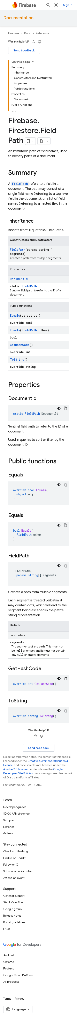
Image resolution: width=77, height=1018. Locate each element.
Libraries (8, 827)
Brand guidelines (14, 922)
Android (8, 955)
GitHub (8, 833)
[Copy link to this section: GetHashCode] (45, 668)
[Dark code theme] (59, 408)
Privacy (19, 998)
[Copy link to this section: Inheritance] (38, 221)
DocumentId (19, 279)
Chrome (8, 962)
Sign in (67, 5)
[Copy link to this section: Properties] (44, 385)
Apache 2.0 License (15, 769)
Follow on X (10, 864)
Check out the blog (15, 851)
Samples (8, 820)
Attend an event (13, 878)
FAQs (6, 929)
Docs (27, 33)
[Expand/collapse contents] (33, 61)
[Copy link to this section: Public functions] (60, 461)
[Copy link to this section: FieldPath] (33, 556)
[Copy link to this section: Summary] (41, 173)
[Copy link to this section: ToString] (31, 701)
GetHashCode (20, 345)
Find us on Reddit (14, 858)
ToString (17, 359)
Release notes (12, 915)
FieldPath (20, 184)
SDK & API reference (16, 813)
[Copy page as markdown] (41, 141)
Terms (7, 998)
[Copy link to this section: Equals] (27, 475)
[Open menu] (6, 5)
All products (11, 982)
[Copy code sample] (65, 408)
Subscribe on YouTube (17, 871)
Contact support (13, 896)
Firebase (13, 33)
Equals (15, 315)
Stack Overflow (13, 902)
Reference (42, 33)
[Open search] (48, 4)
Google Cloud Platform (18, 975)
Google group (12, 909)
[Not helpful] (40, 42)
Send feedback (24, 50)
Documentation (18, 17)
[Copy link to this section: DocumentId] (41, 398)
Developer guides (14, 807)
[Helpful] (33, 42)
